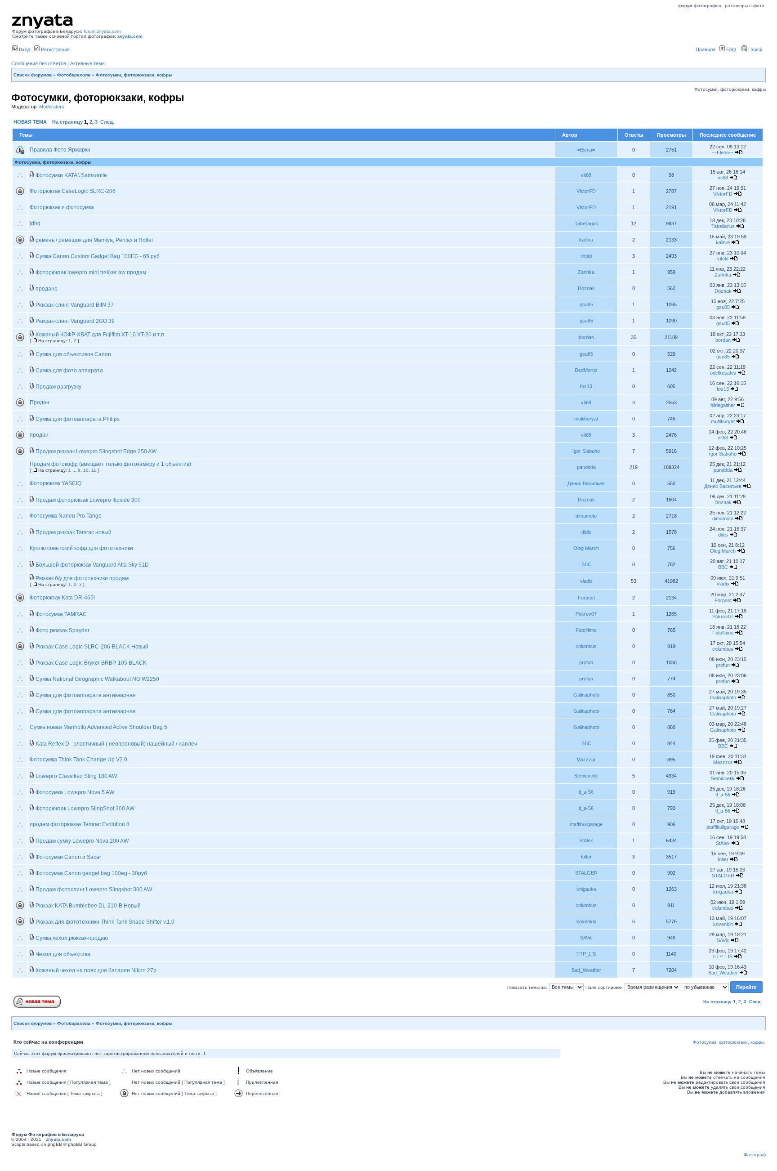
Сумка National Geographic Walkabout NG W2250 (97, 679)
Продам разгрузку (58, 387)
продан (39, 435)
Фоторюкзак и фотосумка (62, 207)
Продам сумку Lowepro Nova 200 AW (82, 841)
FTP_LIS (586, 953)
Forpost (586, 597)
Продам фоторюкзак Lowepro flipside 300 (88, 500)
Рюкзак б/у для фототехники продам (82, 578)
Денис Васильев (586, 483)
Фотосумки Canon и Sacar (68, 857)
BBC (586, 564)
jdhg (35, 223)
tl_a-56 (586, 792)
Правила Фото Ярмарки (60, 150)
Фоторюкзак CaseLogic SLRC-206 (73, 191)
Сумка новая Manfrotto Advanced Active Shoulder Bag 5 (98, 727)
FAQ (730, 49)
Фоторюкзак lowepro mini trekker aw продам (91, 272)
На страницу (67, 122)
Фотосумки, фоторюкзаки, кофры (134, 74)
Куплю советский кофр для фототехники (81, 548)
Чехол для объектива (63, 954)
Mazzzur (586, 759)
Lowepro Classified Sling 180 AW (76, 776)
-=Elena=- (586, 149)
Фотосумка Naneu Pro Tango (66, 516)
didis (586, 532)
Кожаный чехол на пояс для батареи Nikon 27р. (97, 970)
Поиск (754, 49)
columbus (586, 646)
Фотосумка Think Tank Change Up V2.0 (78, 759)
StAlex (586, 840)
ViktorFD (586, 191)
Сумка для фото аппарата (69, 370)
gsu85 (586, 304)
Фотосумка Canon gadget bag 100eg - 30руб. (92, 873)
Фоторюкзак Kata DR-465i (62, 597)
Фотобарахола (73, 74)
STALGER (586, 873)
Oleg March (586, 548)
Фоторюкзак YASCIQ (55, 483)
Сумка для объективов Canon (73, 354)
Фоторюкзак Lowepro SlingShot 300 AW (85, 808)
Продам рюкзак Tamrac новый (74, 532)
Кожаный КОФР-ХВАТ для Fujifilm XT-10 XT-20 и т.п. (100, 334)
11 (93, 470)
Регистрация (55, 49)
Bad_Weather (586, 970)
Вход (24, 49)
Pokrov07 (586, 614)
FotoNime (586, 630)
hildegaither (722, 405)
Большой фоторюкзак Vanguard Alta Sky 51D (92, 565)
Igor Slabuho (586, 451)
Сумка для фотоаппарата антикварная (86, 695)
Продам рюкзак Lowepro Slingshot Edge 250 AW (96, 451)
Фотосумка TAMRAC (61, 614)
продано (47, 289)
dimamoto (586, 515)
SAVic (586, 937)
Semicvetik (586, 775)
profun (586, 662)
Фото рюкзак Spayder (62, 630)
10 (86, 470)
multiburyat (586, 418)
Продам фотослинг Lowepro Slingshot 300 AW (94, 889)
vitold (586, 256)
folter (586, 856)
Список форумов (32, 74)
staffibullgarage (586, 824)
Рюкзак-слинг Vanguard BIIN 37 (75, 305)
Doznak (586, 288)
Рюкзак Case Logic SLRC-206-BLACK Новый (92, 647)
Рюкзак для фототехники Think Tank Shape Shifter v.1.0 (105, 922)
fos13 (586, 386)
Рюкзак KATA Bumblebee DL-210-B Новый (88, 906)
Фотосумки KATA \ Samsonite (71, 175)
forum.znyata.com (102, 31)
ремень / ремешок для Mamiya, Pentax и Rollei (94, 240)
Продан (39, 402)
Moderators (51, 106)
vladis (586, 581)
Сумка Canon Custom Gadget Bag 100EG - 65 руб (98, 256)
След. (107, 122)
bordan (586, 337)
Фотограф (755, 1154)
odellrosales (723, 372)
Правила (705, 49)
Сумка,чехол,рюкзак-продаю (72, 938)
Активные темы (88, 63)
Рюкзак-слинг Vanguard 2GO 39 (75, 321)
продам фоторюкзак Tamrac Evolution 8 (80, 824)
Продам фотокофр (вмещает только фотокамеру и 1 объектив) (110, 464)
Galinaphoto (586, 694)
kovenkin (586, 921)
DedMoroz (586, 370)
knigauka (586, 889)
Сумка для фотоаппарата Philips (78, 419)
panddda (586, 467)
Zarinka (586, 272)
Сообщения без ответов (38, 63)
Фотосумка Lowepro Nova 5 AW (75, 792)
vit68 (586, 175)
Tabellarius (586, 223)
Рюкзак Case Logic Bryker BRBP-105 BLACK (91, 663)
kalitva (586, 239)
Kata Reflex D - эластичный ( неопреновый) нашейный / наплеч (116, 744)
